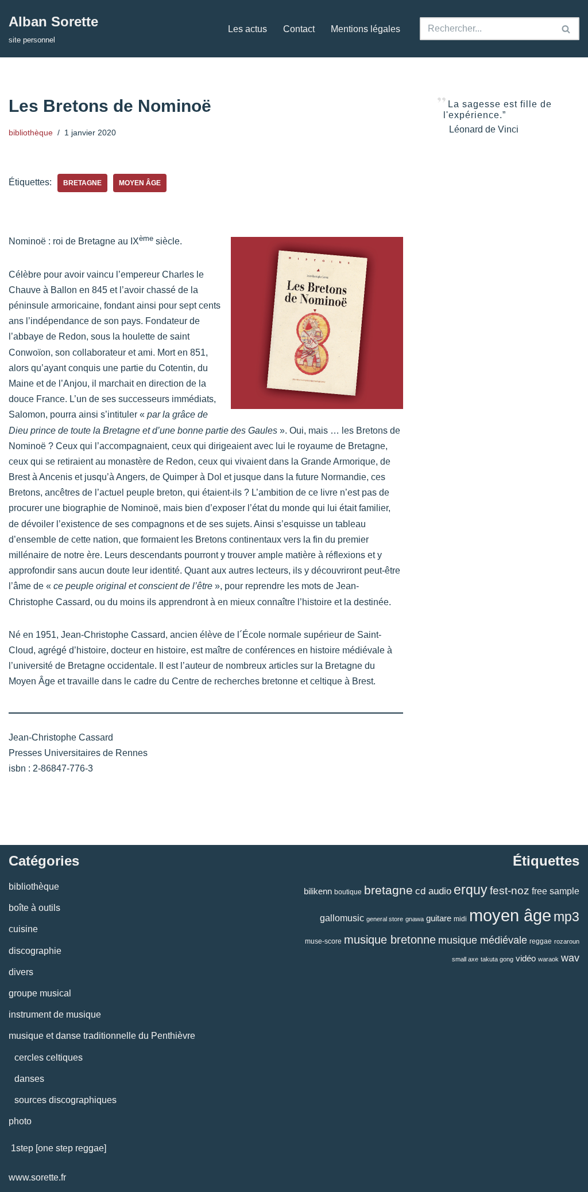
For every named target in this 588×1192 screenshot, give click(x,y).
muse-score (323, 941)
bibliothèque (31, 132)
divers (21, 972)
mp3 (566, 916)
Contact (299, 29)
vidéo (526, 958)
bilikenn (318, 891)
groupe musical (40, 993)
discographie (35, 951)
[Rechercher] (566, 28)
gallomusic (342, 918)
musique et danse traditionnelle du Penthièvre (102, 1036)
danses (29, 1079)
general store (384, 919)
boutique (348, 892)
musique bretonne (390, 939)
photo (20, 1121)
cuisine (23, 929)
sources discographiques (65, 1100)
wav (570, 958)
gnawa (414, 919)
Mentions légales (365, 29)
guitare (438, 918)
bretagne (82, 183)
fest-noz (509, 891)
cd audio (433, 891)
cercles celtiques (48, 1057)
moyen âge (140, 183)
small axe (465, 959)
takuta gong (497, 959)
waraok (548, 959)
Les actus (247, 29)
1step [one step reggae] (58, 1148)
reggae (540, 941)
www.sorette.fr (37, 1177)
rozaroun (566, 941)
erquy (471, 889)
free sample (555, 891)
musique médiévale (482, 940)
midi (460, 919)
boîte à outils (34, 908)
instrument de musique (55, 1014)
